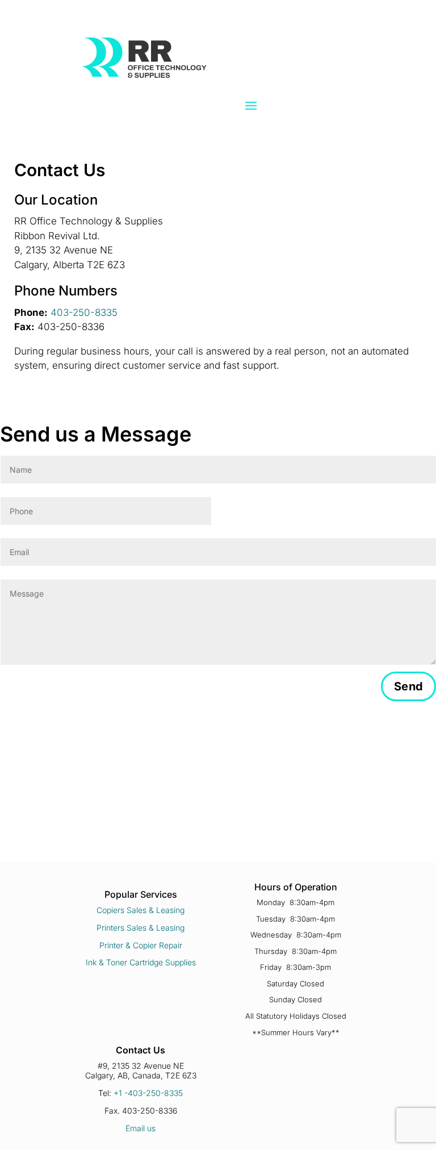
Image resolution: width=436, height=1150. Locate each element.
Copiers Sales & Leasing (141, 910)
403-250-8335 (84, 312)
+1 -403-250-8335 (148, 1093)
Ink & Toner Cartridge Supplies (141, 962)
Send (408, 686)
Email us (140, 1128)
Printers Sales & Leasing (141, 927)
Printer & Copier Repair (140, 945)
